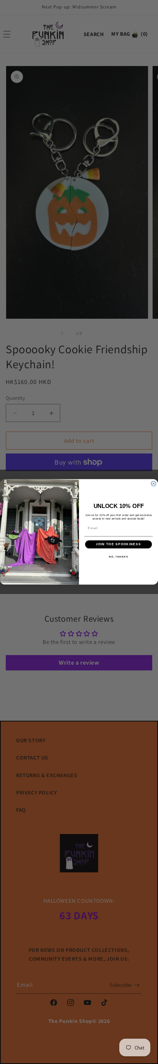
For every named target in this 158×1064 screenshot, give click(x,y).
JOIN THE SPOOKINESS (118, 544)
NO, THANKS (118, 556)
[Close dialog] (153, 483)
